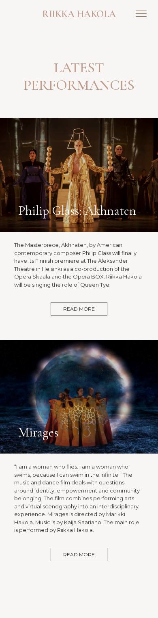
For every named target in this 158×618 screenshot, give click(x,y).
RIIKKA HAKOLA (79, 14)
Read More (79, 309)
